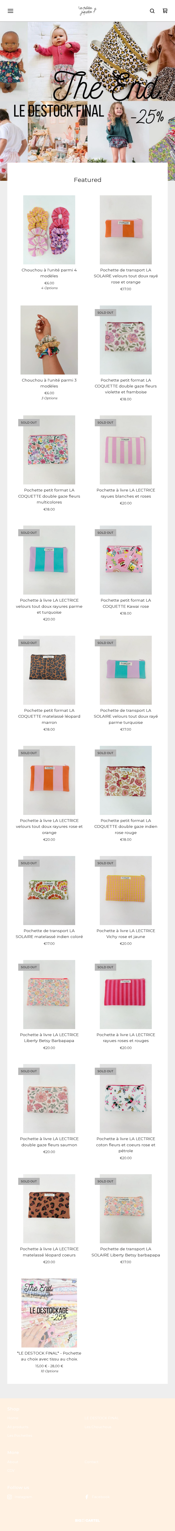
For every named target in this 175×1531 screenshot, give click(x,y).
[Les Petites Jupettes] (87, 11)
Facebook (101, 1497)
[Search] (152, 11)
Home (12, 1418)
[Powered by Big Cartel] (87, 1520)
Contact (91, 1462)
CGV (10, 1470)
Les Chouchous (98, 1427)
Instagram (23, 1497)
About (12, 1462)
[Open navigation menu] (10, 11)
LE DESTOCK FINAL (102, 1418)
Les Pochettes (19, 1435)
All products (17, 1427)
